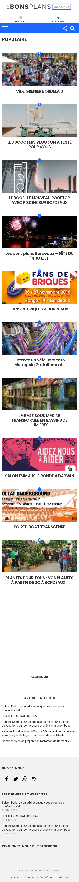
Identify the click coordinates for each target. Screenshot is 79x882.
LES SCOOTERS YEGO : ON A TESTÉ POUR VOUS (39, 144)
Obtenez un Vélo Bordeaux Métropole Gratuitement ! (39, 362)
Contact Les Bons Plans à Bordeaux (46, 877)
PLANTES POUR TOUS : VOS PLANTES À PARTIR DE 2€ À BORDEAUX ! (39, 580)
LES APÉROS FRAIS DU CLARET (22, 716)
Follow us (64, 28)
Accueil (15, 877)
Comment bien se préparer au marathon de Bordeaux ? (36, 741)
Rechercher (72, 28)
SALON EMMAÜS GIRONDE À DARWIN (39, 476)
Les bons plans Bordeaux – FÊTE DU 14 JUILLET (39, 256)
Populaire (58, 21)
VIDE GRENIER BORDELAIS (39, 91)
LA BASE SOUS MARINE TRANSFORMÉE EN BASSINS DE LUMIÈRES (40, 420)
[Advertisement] (39, 638)
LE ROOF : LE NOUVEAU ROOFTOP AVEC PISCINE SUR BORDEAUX (39, 200)
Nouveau (20, 21)
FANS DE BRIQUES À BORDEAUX (39, 309)
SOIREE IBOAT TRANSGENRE (39, 527)
